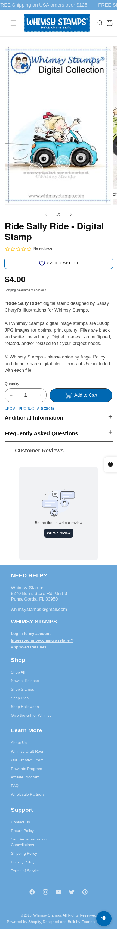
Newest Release (25, 680)
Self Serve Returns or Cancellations (29, 842)
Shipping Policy (24, 853)
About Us (19, 742)
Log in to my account (31, 633)
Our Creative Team (27, 760)
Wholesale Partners (28, 794)
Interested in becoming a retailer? (42, 640)
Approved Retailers (29, 647)
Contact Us (20, 822)
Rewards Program (26, 768)
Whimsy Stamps (47, 915)
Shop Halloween (25, 706)
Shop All (18, 672)
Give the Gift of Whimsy (31, 715)
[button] (13, 23)
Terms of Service (25, 871)
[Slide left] (46, 215)
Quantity (12, 383)
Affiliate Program (25, 777)
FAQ (15, 786)
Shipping (10, 290)
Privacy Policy (23, 862)
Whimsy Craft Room (28, 751)
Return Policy (22, 830)
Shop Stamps (22, 689)
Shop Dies (20, 698)
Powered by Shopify (24, 922)
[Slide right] (71, 215)
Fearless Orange (95, 922)
